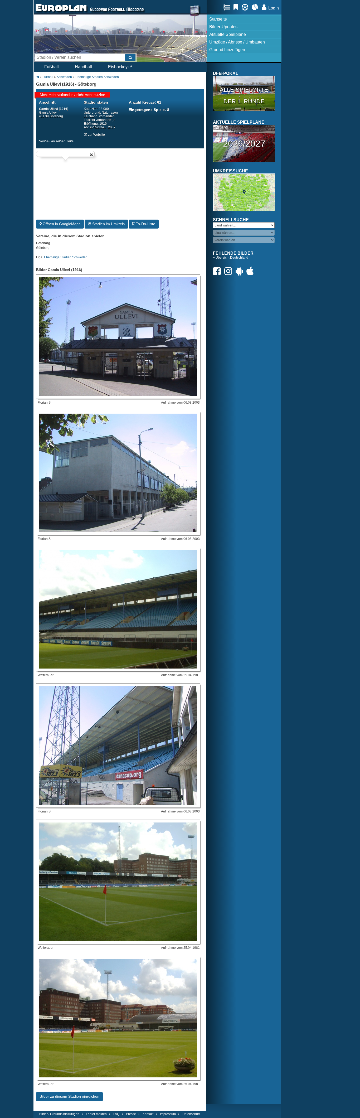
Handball (83, 67)
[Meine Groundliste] (228, 7)
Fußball (51, 67)
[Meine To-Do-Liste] (237, 7)
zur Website (96, 135)
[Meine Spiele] (246, 7)
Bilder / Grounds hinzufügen (59, 1114)
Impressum (168, 1114)
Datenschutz (191, 1114)
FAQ (116, 1114)
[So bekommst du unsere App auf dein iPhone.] (251, 271)
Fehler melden (96, 1114)
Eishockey (118, 67)
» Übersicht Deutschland (230, 257)
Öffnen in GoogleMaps (61, 224)
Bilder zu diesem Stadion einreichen (69, 1096)
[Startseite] (61, 12)
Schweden (64, 77)
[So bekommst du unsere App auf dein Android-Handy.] (241, 271)
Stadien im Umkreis (108, 224)
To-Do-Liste (145, 224)
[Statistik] (256, 7)
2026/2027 (244, 143)
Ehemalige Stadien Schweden (97, 77)
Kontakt (148, 1114)
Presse (131, 1114)
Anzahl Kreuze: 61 (145, 102)
